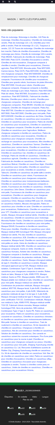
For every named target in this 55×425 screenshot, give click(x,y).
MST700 (12, 288)
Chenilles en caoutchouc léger (31, 164)
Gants (25, 260)
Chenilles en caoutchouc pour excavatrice (32, 119)
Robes (47, 271)
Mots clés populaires (32, 19)
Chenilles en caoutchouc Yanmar (26, 144)
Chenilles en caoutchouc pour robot (35, 229)
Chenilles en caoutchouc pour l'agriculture (19, 130)
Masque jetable (28, 277)
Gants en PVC (15, 277)
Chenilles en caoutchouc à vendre (24, 263)
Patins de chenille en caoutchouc (24, 156)
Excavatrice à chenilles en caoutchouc (31, 226)
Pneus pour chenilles (10, 229)
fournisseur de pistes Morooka (39, 82)
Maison (11, 19)
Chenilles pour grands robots (13, 82)
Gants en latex (7, 274)
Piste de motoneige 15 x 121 (26, 45)
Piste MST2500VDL (20, 96)
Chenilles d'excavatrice (21, 40)
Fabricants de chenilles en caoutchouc (17, 161)
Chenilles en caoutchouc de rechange (30, 110)
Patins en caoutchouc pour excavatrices (33, 314)
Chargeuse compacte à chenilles (34, 88)
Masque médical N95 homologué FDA (17, 232)
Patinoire (34, 91)
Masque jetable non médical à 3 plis (16, 280)
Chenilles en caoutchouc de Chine (29, 116)
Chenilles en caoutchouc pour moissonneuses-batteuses (25, 181)
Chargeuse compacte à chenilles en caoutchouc (21, 254)
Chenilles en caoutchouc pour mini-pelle (34, 150)
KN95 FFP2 (34, 274)
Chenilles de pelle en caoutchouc (38, 127)
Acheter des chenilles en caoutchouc (35, 252)
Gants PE (30, 311)
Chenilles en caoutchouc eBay (38, 359)
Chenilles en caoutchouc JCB (13, 237)
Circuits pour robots (23, 85)
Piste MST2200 (32, 71)
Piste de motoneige (9, 37)
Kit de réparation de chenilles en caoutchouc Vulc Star (27, 353)
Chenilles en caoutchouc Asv (23, 198)
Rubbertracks (23, 209)
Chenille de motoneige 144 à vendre (36, 54)
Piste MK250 (6, 57)
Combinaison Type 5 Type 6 (21, 268)
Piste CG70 (15, 60)
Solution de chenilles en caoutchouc (16, 333)
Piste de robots (7, 93)
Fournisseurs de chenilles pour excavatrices (29, 79)
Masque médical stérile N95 (13, 246)
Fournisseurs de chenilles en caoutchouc (25, 187)
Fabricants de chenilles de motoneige (29, 57)
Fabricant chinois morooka (20, 305)
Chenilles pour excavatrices (29, 65)
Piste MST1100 (16, 68)
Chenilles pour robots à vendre (23, 99)
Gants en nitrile (26, 249)
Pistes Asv (44, 108)
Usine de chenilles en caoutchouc (33, 243)
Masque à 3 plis (21, 274)
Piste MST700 (7, 110)
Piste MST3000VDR (32, 74)
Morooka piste (30, 68)
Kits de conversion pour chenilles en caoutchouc (32, 331)
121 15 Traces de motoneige (20, 48)
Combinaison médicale (33, 300)
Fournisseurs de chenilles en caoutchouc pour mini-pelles (25, 223)
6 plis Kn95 (34, 288)
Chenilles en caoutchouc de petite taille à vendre (30, 173)
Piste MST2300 (45, 91)
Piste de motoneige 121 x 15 (20, 43)
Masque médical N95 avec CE (30, 201)
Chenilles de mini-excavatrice (13, 62)
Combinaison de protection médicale (25, 257)
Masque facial (18, 240)
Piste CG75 (20, 71)
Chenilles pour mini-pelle (35, 113)
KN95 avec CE (42, 277)
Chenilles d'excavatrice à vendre (35, 60)
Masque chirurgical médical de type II (17, 297)
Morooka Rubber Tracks (11, 220)
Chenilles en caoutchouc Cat (13, 153)
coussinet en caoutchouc (11, 316)
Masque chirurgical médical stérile (22, 215)
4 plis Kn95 (31, 291)
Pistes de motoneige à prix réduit (15, 91)
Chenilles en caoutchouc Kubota (33, 158)
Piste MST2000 (7, 85)
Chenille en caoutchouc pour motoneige (31, 218)
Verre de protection (24, 308)
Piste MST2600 (17, 113)
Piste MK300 (27, 105)
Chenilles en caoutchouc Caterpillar (38, 220)
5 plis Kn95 (42, 294)
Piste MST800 (21, 93)
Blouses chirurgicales (31, 204)
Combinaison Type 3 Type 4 (13, 311)
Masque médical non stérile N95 (28, 283)
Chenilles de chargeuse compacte (25, 108)
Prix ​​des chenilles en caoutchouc (32, 235)
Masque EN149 (7, 226)
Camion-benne (7, 71)
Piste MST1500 (43, 68)
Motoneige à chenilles (28, 37)
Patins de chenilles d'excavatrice (26, 51)
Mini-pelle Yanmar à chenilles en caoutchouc (20, 322)
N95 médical (38, 308)
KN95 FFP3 (24, 302)
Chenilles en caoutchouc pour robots (16, 175)
